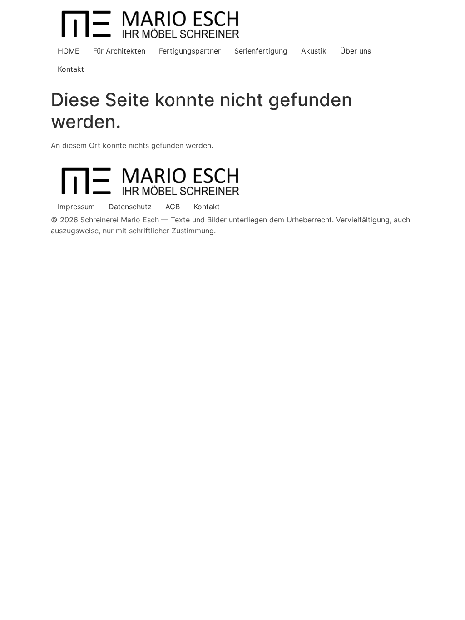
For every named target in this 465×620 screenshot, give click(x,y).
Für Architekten (119, 50)
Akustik (313, 50)
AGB (172, 206)
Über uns (355, 50)
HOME (68, 50)
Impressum (76, 206)
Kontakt (71, 69)
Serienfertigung (260, 50)
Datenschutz (130, 206)
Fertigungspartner (190, 50)
